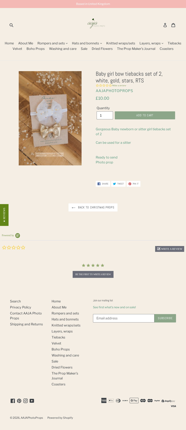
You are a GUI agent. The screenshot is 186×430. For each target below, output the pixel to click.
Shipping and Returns (26, 324)
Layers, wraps (150, 43)
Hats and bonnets (86, 43)
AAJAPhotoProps (32, 417)
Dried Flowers (102, 49)
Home (9, 43)
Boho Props (36, 49)
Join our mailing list (103, 300)
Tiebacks (174, 43)
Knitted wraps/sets (120, 43)
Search (15, 301)
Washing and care (62, 49)
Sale (84, 49)
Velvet (17, 49)
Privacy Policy (20, 307)
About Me (25, 43)
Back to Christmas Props (95, 207)
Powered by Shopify (60, 417)
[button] (169, 249)
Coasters (166, 49)
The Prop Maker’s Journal (136, 49)
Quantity (103, 108)
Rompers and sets (51, 43)
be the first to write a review (93, 274)
